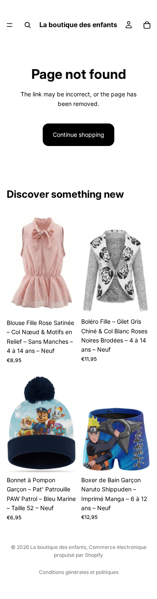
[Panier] (147, 25)
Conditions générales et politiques (78, 572)
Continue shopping (78, 134)
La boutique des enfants (58, 547)
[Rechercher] (27, 25)
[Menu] (9, 25)
